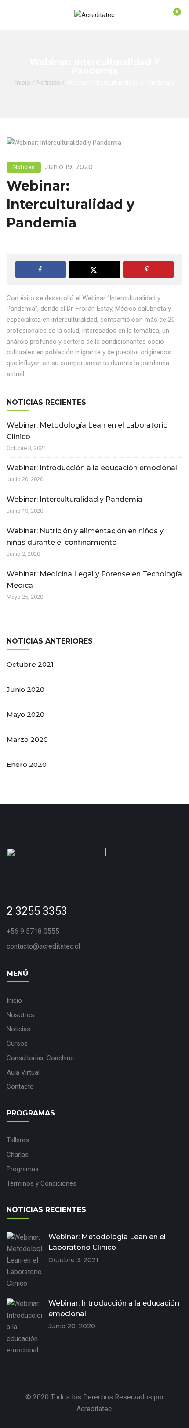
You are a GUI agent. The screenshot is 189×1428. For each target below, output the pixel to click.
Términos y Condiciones (41, 1183)
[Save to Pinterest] (148, 269)
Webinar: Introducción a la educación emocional (92, 468)
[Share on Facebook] (40, 269)
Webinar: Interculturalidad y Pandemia (74, 499)
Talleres (18, 1140)
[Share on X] (94, 269)
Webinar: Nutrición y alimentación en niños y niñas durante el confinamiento (85, 537)
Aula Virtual (23, 1072)
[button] (171, 16)
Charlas (18, 1154)
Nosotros (20, 1015)
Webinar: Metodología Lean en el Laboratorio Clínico (87, 431)
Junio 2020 (25, 689)
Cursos (17, 1043)
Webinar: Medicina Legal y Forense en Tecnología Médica (94, 580)
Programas (23, 1169)
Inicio (22, 82)
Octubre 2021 (30, 664)
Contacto (20, 1086)
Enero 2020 (27, 764)
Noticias (48, 82)
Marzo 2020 (27, 739)
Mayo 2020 (25, 714)
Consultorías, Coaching (40, 1058)
